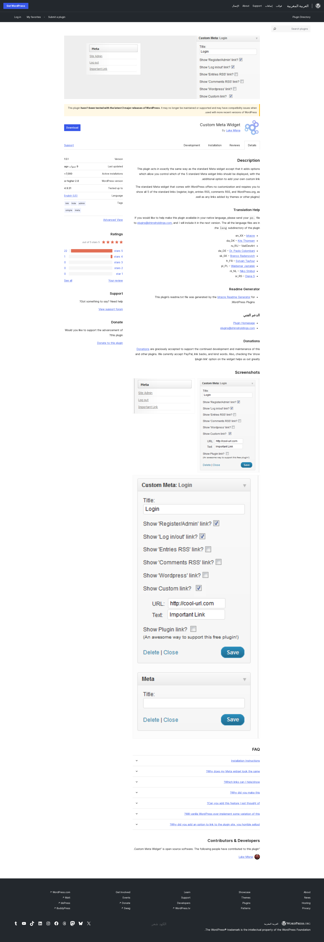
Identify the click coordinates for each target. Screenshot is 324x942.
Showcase (244, 892)
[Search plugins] (274, 28)
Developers (183, 903)
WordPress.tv (181, 908)
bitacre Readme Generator (233, 297)
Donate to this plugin (110, 343)
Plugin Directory (301, 17)
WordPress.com (60, 892)
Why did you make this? (245, 792)
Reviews (235, 145)
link (67, 203)
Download (72, 127)
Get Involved (123, 892)
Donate (124, 903)
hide (74, 203)
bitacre (250, 235)
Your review (115, 280)
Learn (187, 892)
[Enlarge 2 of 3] (190, 383)
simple (68, 210)
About (307, 892)
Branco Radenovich (242, 256)
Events (126, 897)
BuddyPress (62, 908)
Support (69, 145)
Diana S (250, 276)
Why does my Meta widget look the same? (233, 771)
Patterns (245, 908)
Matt (66, 897)
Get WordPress (16, 5)
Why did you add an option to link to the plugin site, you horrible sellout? (215, 824)
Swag (125, 908)
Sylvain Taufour (245, 261)
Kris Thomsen (246, 240)
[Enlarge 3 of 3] (255, 479)
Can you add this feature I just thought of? (233, 803)
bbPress (64, 903)
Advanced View (113, 219)
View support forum (111, 309)
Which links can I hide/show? (242, 782)
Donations (143, 349)
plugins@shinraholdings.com (154, 222)
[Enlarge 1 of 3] (255, 383)
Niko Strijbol (247, 271)
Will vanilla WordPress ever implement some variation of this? (222, 814)
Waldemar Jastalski (243, 266)
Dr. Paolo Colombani (242, 250)
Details (252, 145)
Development (192, 145)
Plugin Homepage (244, 323)
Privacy (306, 908)
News (307, 897)
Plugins (246, 903)
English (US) (71, 195)
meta (77, 210)
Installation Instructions (245, 760)
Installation (215, 145)
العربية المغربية (271, 923)
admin (82, 203)
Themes (245, 897)
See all (68, 280)
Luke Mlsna (233, 130)
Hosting (306, 903)
